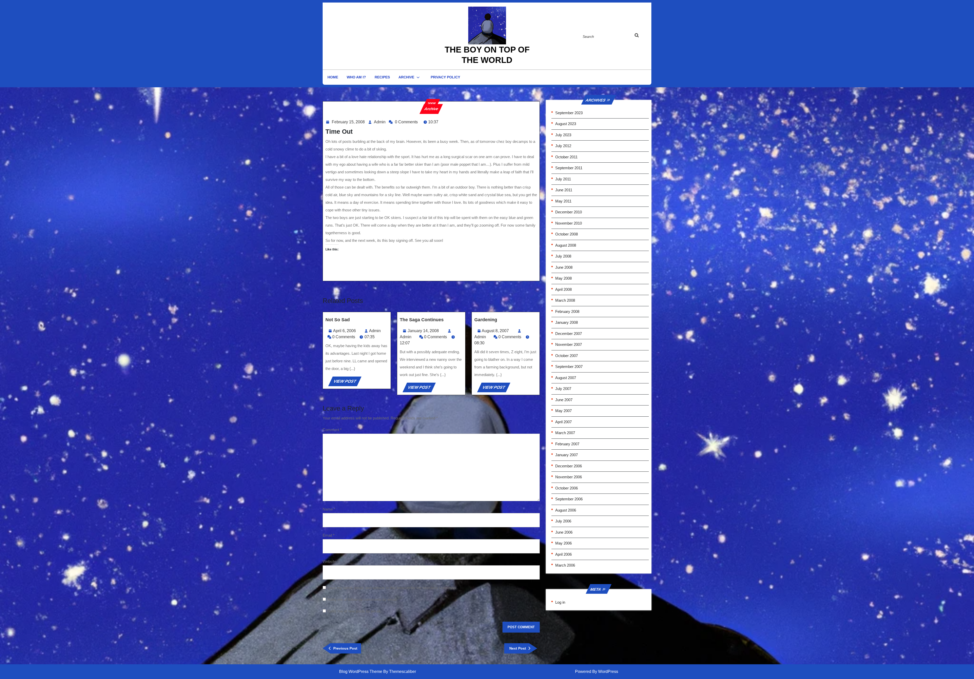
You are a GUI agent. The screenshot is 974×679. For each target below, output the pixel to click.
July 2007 (563, 388)
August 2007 (565, 378)
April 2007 (563, 422)
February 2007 (567, 444)
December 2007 (568, 333)
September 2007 (569, 366)
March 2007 (565, 433)
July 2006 (563, 521)
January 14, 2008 (423, 331)
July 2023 (563, 135)
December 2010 (568, 212)
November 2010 (568, 223)
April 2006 (563, 554)
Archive (406, 77)
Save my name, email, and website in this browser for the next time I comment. (392, 588)
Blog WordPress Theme (360, 671)
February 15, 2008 (348, 122)
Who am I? (356, 77)
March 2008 (565, 300)
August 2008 (565, 245)
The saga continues (422, 319)
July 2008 (563, 256)
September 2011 (568, 168)
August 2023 (565, 124)
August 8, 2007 (495, 331)
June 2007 (563, 400)
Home (332, 77)
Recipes (382, 77)
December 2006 (568, 466)
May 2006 (563, 543)
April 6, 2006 (344, 331)
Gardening (485, 319)
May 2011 (563, 201)
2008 (431, 103)
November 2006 (568, 477)
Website (329, 561)
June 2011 (563, 190)
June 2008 (563, 267)
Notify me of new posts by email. (354, 611)
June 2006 (563, 532)
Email (329, 535)
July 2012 (563, 146)
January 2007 (566, 455)
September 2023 (569, 113)
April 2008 (563, 289)
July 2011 (563, 179)
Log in (560, 602)
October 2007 (566, 355)
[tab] (641, 36)
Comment (332, 430)
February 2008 (567, 311)
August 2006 (565, 510)
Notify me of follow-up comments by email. (362, 599)
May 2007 (563, 411)
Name (329, 509)
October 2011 (566, 157)
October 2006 (566, 488)
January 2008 (566, 322)
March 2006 (565, 565)
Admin (380, 122)
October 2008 (566, 234)
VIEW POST (347, 382)
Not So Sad (337, 319)
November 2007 (568, 344)
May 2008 (563, 278)
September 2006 (569, 499)
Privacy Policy (445, 77)
